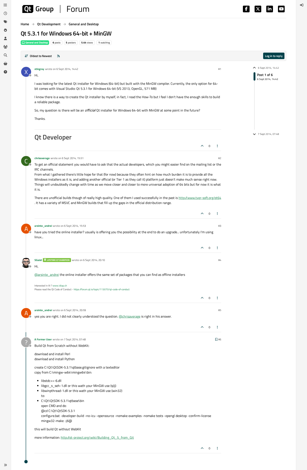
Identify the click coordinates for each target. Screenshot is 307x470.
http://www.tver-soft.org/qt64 (200, 197)
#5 (219, 310)
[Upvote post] (202, 146)
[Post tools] (217, 146)
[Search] (5, 55)
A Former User (43, 339)
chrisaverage (42, 158)
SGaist (38, 260)
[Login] (301, 5)
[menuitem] (301, 5)
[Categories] (5, 5)
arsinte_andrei (43, 226)
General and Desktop (36, 42)
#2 (219, 158)
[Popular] (5, 30)
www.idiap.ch (60, 286)
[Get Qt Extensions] (5, 63)
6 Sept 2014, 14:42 (67, 69)
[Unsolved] (5, 71)
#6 (219, 339)
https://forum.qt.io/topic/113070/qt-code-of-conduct (101, 289)
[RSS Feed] (58, 56)
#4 (219, 260)
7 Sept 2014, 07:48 (75, 339)
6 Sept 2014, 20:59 (75, 310)
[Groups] (5, 46)
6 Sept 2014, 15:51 (73, 158)
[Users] (5, 38)
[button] (5, 465)
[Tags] (5, 21)
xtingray (39, 69)
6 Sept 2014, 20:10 (94, 260)
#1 (219, 69)
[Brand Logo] (55, 9)
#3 (219, 226)
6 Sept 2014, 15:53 (75, 226)
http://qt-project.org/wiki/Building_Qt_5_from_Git (97, 437)
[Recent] (5, 13)
